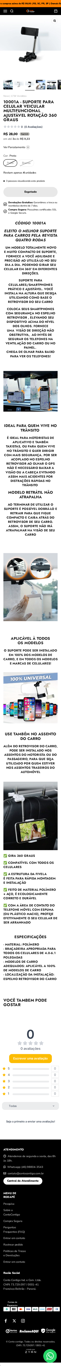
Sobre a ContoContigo (11, 1212)
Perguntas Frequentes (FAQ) (14, 1230)
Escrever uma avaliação (30, 1058)
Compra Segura (12, 1221)
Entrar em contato (14, 1238)
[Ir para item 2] (19, 85)
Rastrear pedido (13, 1245)
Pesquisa (8, 1204)
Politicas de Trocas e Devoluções (14, 1253)
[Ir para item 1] (8, 85)
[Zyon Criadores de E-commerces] (30, 1352)
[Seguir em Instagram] (23, 1321)
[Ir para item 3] (30, 85)
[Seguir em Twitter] (14, 1321)
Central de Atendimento (23, 1181)
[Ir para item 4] (40, 85)
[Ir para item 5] (51, 85)
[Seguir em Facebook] (5, 1321)
